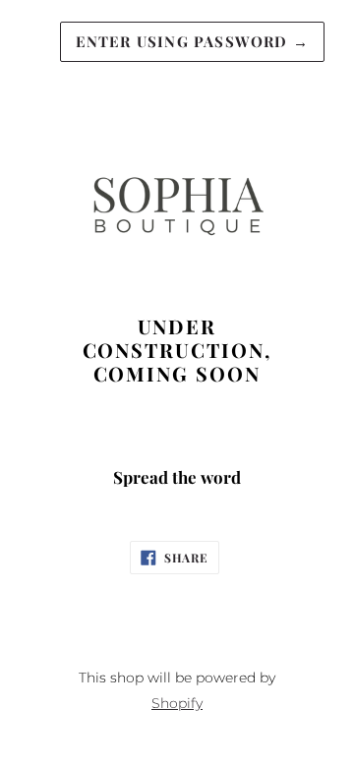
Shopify (177, 703)
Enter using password (192, 41)
